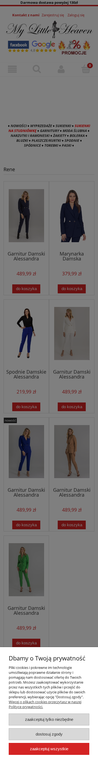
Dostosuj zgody (49, 734)
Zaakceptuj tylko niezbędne (49, 719)
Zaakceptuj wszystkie (49, 748)
